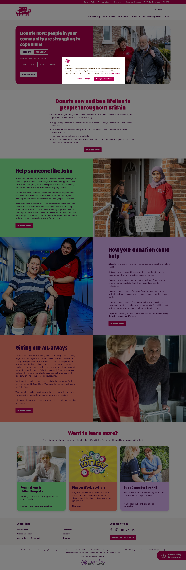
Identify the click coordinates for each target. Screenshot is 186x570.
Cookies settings (82, 79)
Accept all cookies (104, 79)
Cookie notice (114, 73)
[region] (93, 70)
